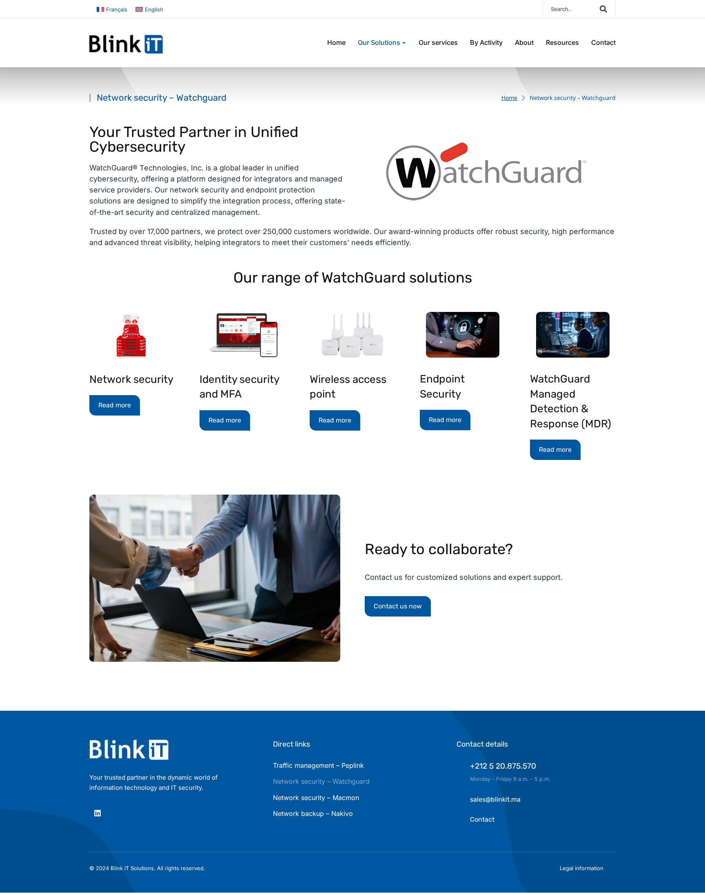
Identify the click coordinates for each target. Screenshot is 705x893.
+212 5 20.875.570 (503, 766)
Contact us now (398, 606)
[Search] (603, 9)
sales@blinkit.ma (495, 799)
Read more (114, 405)
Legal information (581, 868)
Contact (482, 819)
